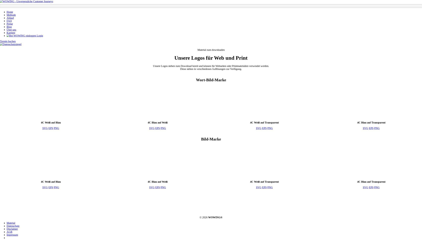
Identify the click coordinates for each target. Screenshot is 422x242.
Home (10, 12)
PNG (56, 128)
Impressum (12, 234)
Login (39, 35)
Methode (11, 15)
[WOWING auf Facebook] (184, 204)
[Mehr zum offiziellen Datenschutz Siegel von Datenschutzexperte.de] (10, 44)
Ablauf (10, 17)
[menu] (211, 6)
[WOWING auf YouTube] (237, 204)
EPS (50, 128)
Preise (10, 23)
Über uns (11, 29)
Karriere (11, 32)
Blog (9, 26)
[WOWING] (26, 1)
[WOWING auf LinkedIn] (220, 204)
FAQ (9, 20)
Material (11, 223)
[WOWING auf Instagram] (202, 204)
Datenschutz (13, 226)
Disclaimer (12, 228)
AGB (9, 231)
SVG (45, 128)
